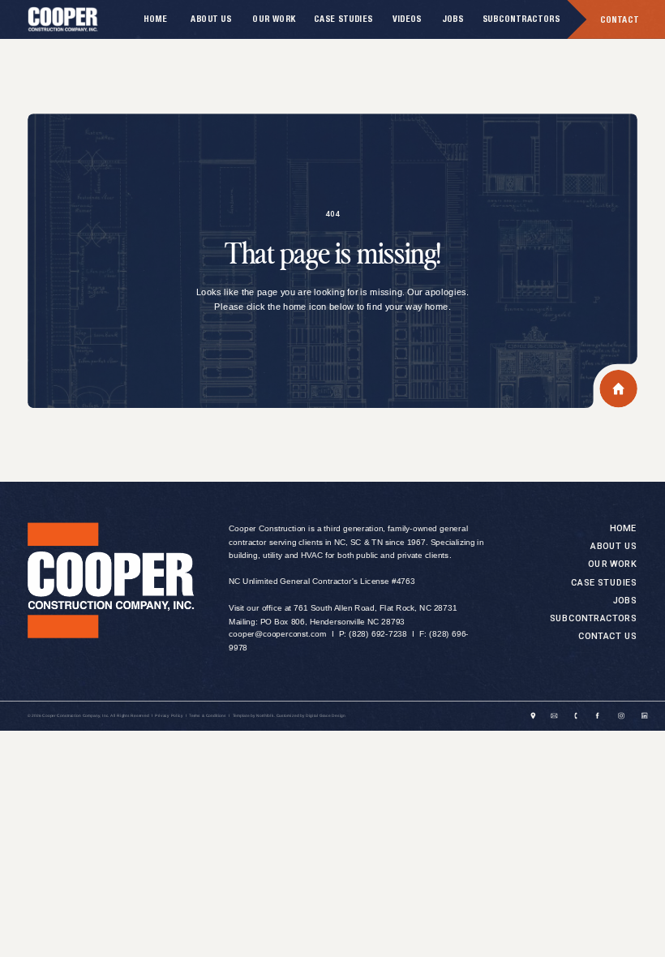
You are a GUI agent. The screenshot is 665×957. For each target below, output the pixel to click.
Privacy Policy (169, 717)
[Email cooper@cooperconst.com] (555, 716)
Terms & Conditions (207, 717)
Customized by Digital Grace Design (311, 717)
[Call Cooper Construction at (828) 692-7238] (576, 716)
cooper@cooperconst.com (277, 634)
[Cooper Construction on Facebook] (598, 716)
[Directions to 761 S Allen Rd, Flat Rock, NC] (534, 716)
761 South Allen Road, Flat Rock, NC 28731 (375, 608)
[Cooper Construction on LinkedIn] (644, 716)
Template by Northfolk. (254, 717)
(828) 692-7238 (378, 634)
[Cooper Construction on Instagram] (621, 716)
